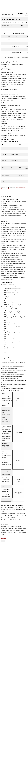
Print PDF (3, 538)
